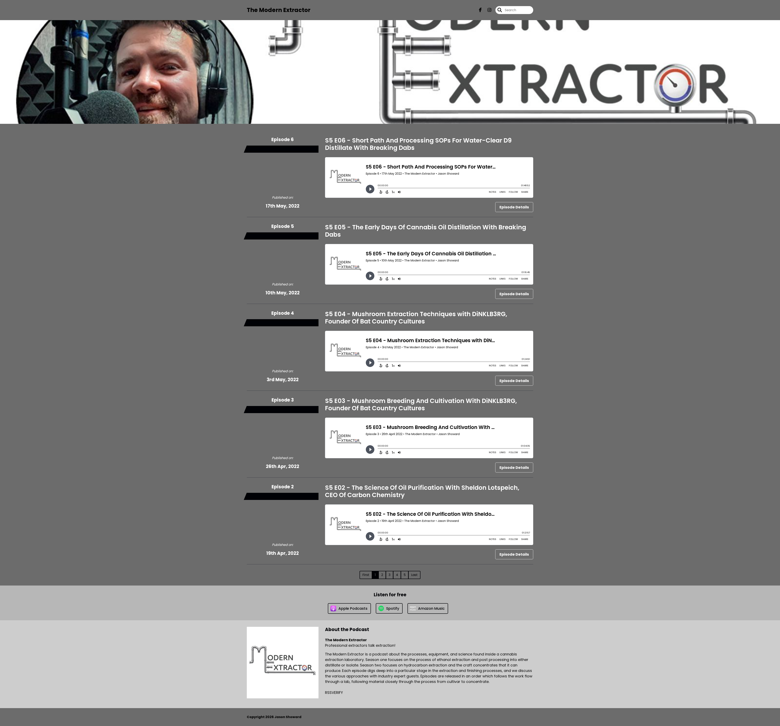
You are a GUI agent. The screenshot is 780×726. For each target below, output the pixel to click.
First (365, 575)
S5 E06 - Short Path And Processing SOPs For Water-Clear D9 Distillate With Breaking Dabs (418, 144)
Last (414, 575)
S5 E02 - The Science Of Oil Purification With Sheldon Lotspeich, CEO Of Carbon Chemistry (422, 491)
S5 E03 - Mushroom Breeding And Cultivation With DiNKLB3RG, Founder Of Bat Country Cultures (421, 404)
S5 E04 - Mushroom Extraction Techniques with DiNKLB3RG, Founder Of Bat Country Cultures (416, 318)
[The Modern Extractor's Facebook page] (480, 10)
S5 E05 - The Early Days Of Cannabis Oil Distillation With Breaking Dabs (425, 231)
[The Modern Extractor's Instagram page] (487, 10)
